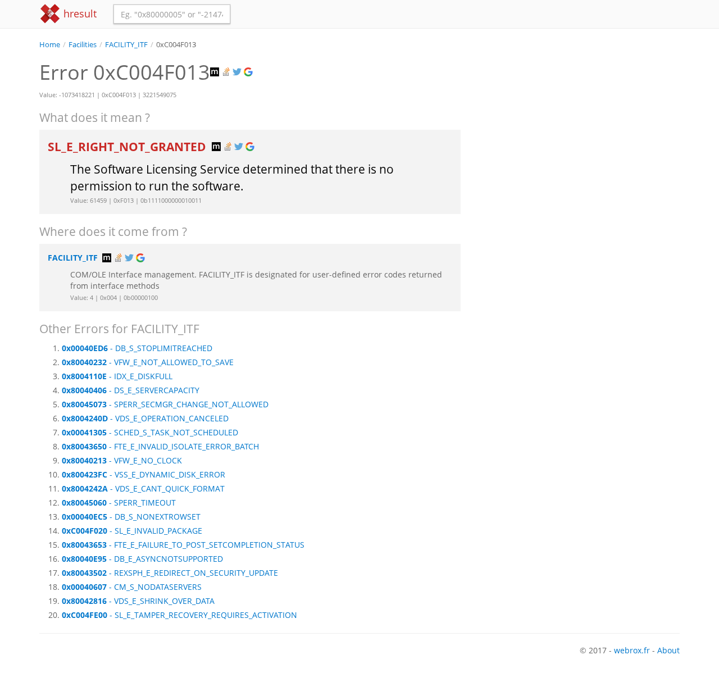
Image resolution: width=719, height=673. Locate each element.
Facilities (83, 44)
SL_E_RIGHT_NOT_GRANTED (128, 146)
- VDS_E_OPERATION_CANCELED (145, 418)
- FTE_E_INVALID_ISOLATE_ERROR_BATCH (160, 446)
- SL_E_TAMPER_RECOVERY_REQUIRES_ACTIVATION (179, 615)
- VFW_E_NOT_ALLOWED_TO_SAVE (148, 362)
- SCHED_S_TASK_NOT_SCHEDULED (150, 432)
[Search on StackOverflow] (227, 72)
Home (49, 44)
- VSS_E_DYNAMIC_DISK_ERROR (143, 474)
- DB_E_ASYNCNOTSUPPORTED (142, 558)
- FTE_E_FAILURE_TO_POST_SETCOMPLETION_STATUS (183, 544)
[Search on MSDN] (215, 72)
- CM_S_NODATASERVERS (132, 586)
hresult (79, 13)
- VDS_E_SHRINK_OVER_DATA (138, 600)
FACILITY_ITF (126, 44)
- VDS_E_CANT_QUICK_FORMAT (143, 488)
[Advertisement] (578, 128)
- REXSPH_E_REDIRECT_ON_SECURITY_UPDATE (170, 572)
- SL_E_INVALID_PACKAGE (132, 530)
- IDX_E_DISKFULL (117, 376)
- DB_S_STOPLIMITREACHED (137, 348)
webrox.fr (632, 650)
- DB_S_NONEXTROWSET (131, 516)
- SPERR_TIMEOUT (119, 502)
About (668, 650)
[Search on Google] (249, 72)
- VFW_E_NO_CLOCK (122, 460)
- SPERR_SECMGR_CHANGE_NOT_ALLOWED (165, 404)
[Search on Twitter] (238, 72)
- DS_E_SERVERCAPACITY (130, 390)
